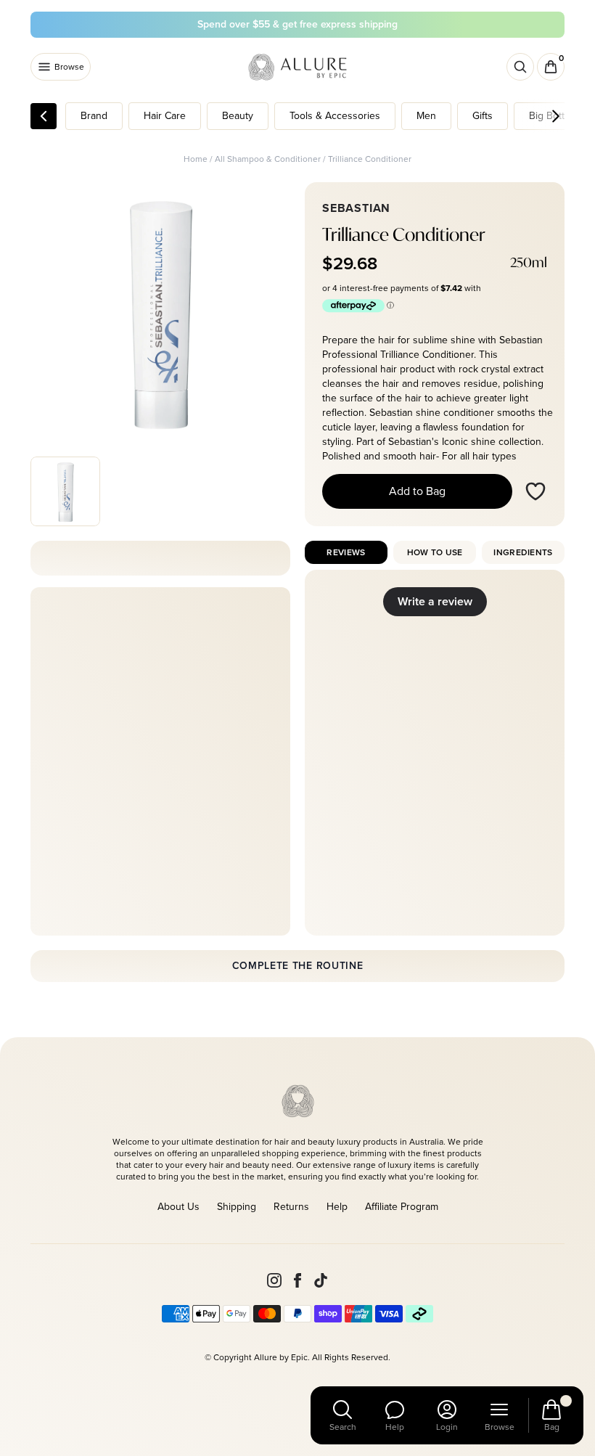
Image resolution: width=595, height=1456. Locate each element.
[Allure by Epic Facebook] (297, 1280)
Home (196, 158)
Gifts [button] (482, 115)
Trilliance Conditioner (369, 158)
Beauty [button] (237, 115)
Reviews (346, 552)
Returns (291, 1206)
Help (337, 1206)
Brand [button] (94, 115)
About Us (178, 1206)
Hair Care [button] (165, 115)
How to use (435, 552)
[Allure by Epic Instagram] (274, 1280)
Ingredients (522, 552)
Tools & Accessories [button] (335, 115)
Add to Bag (417, 491)
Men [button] (426, 115)
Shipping (236, 1206)
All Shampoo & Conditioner (268, 158)
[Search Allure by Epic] (520, 67)
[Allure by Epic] (299, 67)
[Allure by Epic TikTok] (320, 1280)
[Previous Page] (43, 116)
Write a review (435, 601)
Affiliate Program (401, 1206)
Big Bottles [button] (553, 115)
